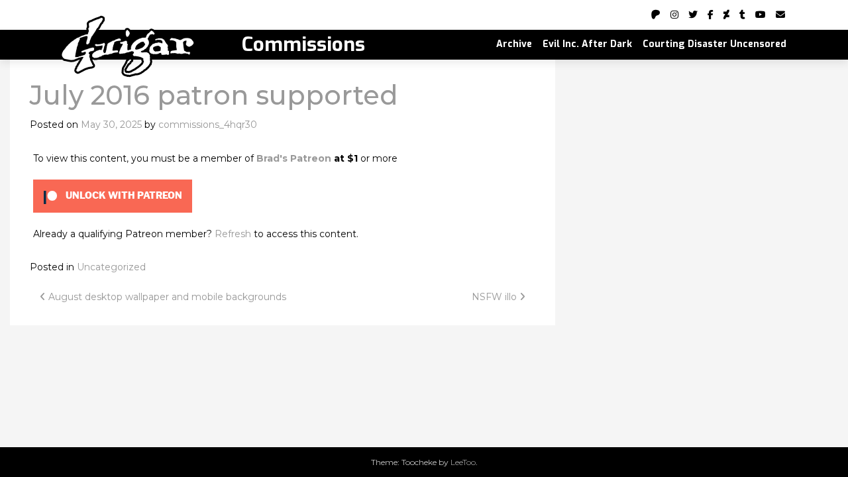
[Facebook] (711, 15)
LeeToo (463, 462)
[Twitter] (693, 15)
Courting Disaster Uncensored (714, 44)
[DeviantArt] (726, 15)
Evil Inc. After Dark (587, 44)
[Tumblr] (742, 15)
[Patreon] (656, 15)
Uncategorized (111, 267)
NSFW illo (495, 297)
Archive (514, 44)
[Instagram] (674, 15)
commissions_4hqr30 (207, 125)
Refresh (233, 234)
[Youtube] (760, 15)
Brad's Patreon (293, 158)
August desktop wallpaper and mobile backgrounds (166, 297)
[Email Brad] (780, 15)
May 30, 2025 (111, 125)
